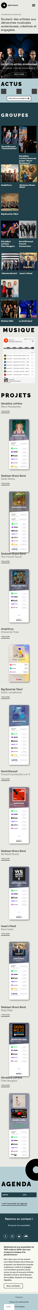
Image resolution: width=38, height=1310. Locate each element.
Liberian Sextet (9, 273)
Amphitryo (6, 185)
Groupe (5, 1195)
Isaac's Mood (26, 273)
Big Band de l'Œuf (9, 214)
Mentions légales (19, 1307)
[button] (33, 5)
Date (24, 1195)
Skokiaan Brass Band (27, 186)
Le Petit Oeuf (25, 321)
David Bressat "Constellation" (9, 147)
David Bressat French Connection (26, 243)
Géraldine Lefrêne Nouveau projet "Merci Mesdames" (27, 159)
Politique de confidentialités (19, 1302)
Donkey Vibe (7, 321)
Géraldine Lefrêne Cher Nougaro (8, 243)
